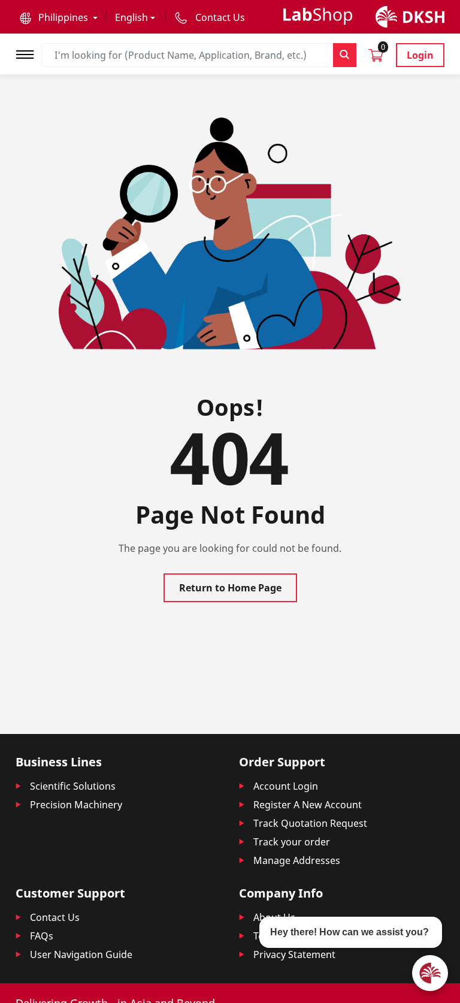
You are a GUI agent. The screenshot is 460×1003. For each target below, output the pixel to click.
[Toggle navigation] (29, 53)
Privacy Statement (294, 954)
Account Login (285, 786)
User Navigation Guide (81, 954)
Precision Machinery (76, 804)
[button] (59, 17)
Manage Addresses (296, 860)
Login (420, 55)
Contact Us (55, 917)
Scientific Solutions (73, 786)
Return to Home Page (230, 587)
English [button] (131, 17)
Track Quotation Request (310, 823)
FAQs (41, 935)
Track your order (291, 841)
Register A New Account (307, 804)
